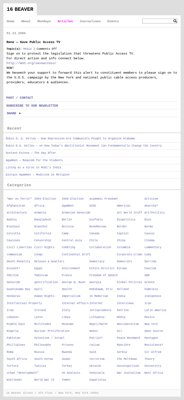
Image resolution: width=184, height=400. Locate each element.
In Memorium (98, 296)
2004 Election (45, 199)
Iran (147, 303)
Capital (123, 233)
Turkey (67, 366)
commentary (152, 247)
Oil (119, 331)
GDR (147, 275)
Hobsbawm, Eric (101, 289)
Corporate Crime (129, 254)
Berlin (67, 219)
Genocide (13, 282)
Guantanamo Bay (18, 289)
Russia (39, 352)
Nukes (93, 331)
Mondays (44, 21)
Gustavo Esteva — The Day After (31, 153)
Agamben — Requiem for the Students (34, 160)
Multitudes (42, 324)
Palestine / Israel (49, 338)
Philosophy (42, 345)
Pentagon (151, 338)
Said (92, 352)
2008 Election (73, 199)
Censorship (42, 240)
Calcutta (13, 233)
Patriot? (96, 338)
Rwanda (67, 352)
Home (10, 21)
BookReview (97, 226)
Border (122, 226)
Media (27, 49)
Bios (147, 219)
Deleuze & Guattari (49, 261)
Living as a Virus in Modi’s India (33, 167)
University (152, 366)
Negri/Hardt (98, 324)
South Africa (17, 359)
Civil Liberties (19, 247)
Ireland (40, 310)
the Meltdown (127, 359)
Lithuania (96, 317)
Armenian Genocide (76, 212)
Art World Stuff (129, 212)
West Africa (153, 373)
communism (14, 254)
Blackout (13, 226)
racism (94, 345)
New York (151, 324)
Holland (123, 289)
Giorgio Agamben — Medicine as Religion (37, 174)
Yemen (66, 380)
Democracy (96, 261)
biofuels (96, 219)
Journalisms (90, 21)
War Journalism (128, 373)
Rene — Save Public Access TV (33, 42)
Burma (148, 226)
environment (71, 268)
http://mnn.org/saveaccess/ (31, 63)
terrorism (96, 359)
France (67, 275)
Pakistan (13, 338)
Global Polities (129, 282)
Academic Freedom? (103, 199)
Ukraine (95, 366)
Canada (94, 233)
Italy (66, 310)
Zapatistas (97, 380)
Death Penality (18, 261)
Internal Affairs (75, 303)
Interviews (125, 303)
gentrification (46, 282)
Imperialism (71, 296)
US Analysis (71, 373)
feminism (41, 275)
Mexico (149, 317)
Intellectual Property (24, 303)
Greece (149, 282)
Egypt (38, 268)
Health (67, 289)
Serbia (122, 352)
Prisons (68, 345)
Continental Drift (76, 254)
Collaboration (100, 247)
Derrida (150, 261)
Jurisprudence (100, 310)
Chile (93, 240)
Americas (123, 206)
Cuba (147, 254)
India (121, 296)
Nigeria (12, 331)
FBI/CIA (12, 275)
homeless (151, 289)
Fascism (150, 268)
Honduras (13, 296)
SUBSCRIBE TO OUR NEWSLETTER (32, 106)
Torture (12, 366)
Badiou (12, 219)
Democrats (124, 261)
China (121, 240)
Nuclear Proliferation (51, 331)
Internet (96, 303)
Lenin (38, 317)
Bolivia (68, 226)
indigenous (152, 296)
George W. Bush (73, 282)
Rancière (123, 345)
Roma (10, 352)
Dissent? (13, 268)
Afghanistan (16, 206)
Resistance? (153, 345)
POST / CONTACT (19, 98)
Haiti (38, 289)
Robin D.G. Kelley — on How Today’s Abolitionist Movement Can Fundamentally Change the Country (84, 146)
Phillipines (16, 345)
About (26, 21)
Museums (68, 324)
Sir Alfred (152, 352)
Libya (66, 317)
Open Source (153, 331)
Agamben (68, 206)
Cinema (149, 240)
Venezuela (96, 373)
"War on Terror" (19, 199)
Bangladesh (42, 219)
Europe (122, 268)
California (42, 233)
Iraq (10, 310)
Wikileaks (14, 380)
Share (11, 113)
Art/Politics (154, 212)
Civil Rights (44, 247)
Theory (149, 359)
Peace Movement (128, 338)
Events (113, 21)
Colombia (123, 247)
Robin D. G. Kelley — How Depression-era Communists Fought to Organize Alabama (70, 138)
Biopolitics (126, 219)
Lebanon (12, 317)
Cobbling (68, 247)
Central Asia (72, 240)
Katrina (123, 310)
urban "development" (23, 373)
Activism (151, 199)
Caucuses (13, 240)
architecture (17, 212)
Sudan (66, 359)
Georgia (95, 282)
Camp (65, 233)
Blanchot (41, 226)
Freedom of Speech (103, 275)
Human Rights (44, 296)
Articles (65, 21)
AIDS (92, 206)
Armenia (40, 212)
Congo (38, 254)
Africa (39, 206)
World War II (44, 380)
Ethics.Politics (102, 268)
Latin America (155, 310)
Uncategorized (128, 366)
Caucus (149, 233)
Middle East (16, 324)
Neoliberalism (128, 324)
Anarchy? (151, 206)
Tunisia (40, 366)
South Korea (43, 359)
